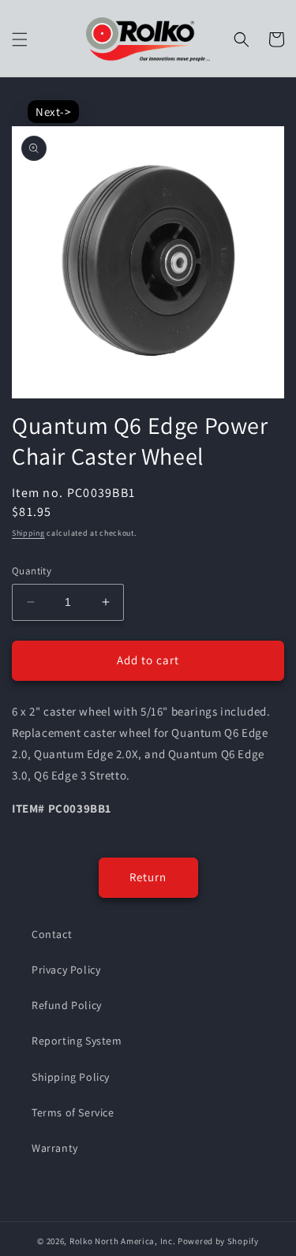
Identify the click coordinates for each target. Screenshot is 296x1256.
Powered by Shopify (218, 1241)
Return (148, 876)
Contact (52, 934)
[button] (19, 39)
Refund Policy (67, 1005)
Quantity (31, 571)
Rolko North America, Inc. (122, 1241)
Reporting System (77, 1041)
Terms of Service (73, 1112)
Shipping (28, 533)
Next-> (53, 111)
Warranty (55, 1148)
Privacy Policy (66, 970)
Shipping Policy (71, 1077)
